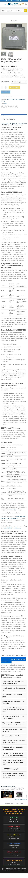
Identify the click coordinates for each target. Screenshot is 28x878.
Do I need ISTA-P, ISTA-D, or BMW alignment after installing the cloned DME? (13, 710)
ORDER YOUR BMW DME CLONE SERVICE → (13, 660)
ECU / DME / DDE (14, 123)
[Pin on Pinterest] (14, 107)
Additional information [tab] (8, 119)
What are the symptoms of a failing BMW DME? (12, 730)
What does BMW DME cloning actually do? (13, 689)
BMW (8, 99)
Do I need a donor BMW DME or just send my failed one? (13, 717)
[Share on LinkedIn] (16, 107)
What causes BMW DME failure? (11, 736)
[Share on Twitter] (8, 107)
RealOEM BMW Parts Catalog (12, 528)
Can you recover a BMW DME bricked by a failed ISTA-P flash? (13, 741)
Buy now (6, 92)
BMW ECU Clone (23, 123)
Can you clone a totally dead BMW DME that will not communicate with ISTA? (13, 762)
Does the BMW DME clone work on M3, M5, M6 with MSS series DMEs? (12, 755)
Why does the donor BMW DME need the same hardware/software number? (13, 724)
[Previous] (3, 36)
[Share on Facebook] (5, 107)
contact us (13, 509)
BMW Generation (5, 81)
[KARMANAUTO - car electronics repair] (15, 4)
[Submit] (25, 10)
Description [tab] (4, 116)
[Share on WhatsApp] (2, 107)
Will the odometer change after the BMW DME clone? (12, 748)
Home (2, 123)
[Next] (24, 36)
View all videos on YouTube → (21, 799)
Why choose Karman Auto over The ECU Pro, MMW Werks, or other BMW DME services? (13, 775)
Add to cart (14, 88)
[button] (2, 4)
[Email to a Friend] (11, 107)
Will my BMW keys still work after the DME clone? (13, 702)
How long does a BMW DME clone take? (12, 695)
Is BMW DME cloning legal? (10, 769)
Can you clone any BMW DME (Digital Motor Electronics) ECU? (13, 682)
